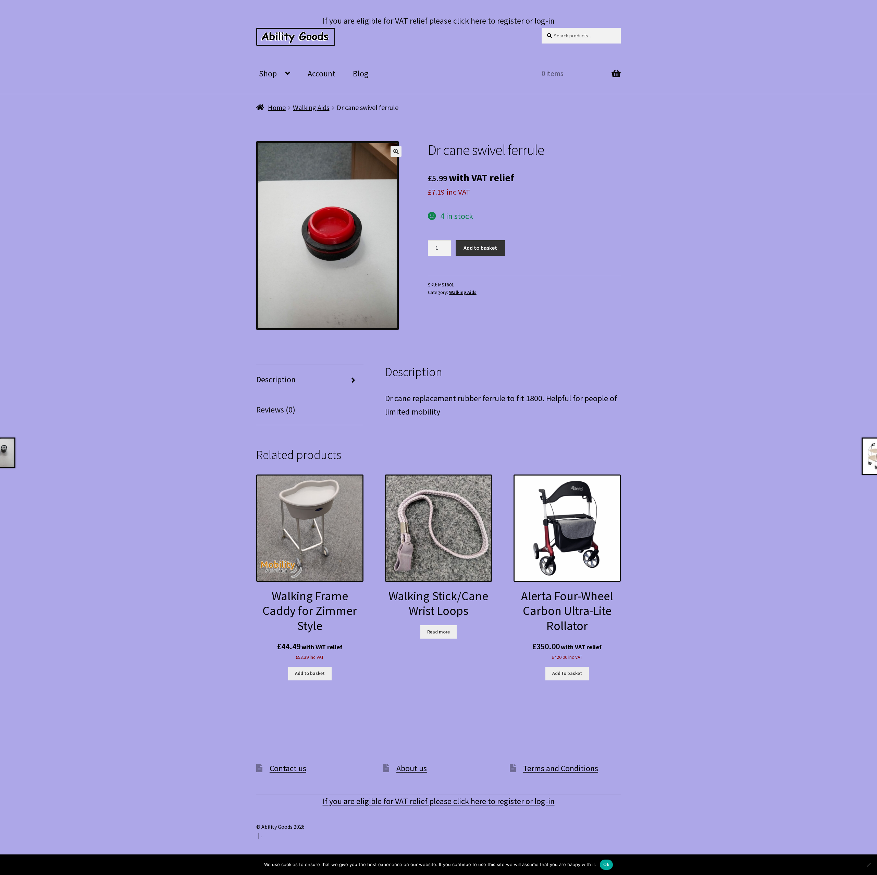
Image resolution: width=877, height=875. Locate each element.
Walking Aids (311, 107)
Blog (361, 73)
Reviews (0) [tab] (275, 409)
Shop (268, 73)
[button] (396, 151)
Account (321, 73)
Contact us (288, 768)
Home (277, 107)
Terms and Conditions (560, 768)
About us (411, 768)
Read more (438, 632)
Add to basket (480, 247)
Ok (606, 864)
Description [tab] (276, 379)
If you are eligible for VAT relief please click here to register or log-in (439, 20)
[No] (868, 864)
